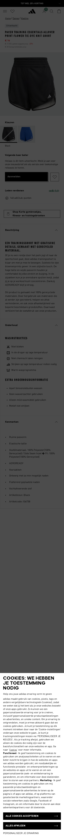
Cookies (13, 750)
